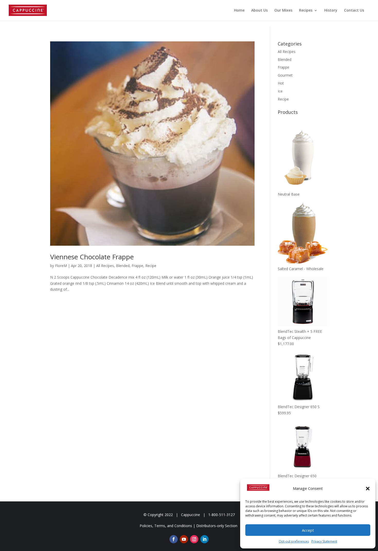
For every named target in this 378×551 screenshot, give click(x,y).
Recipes (305, 10)
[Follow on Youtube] (184, 539)
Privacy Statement (324, 541)
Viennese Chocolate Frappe (92, 256)
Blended (123, 265)
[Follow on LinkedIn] (204, 539)
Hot (281, 83)
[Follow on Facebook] (173, 539)
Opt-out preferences (294, 541)
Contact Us (354, 10)
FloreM (61, 265)
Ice (280, 91)
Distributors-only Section (216, 525)
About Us (259, 10)
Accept (308, 530)
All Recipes (105, 265)
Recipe (150, 265)
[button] (367, 488)
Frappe (137, 265)
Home (239, 10)
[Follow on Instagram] (194, 539)
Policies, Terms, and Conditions (166, 525)
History (330, 10)
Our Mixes (283, 10)
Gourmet (285, 75)
